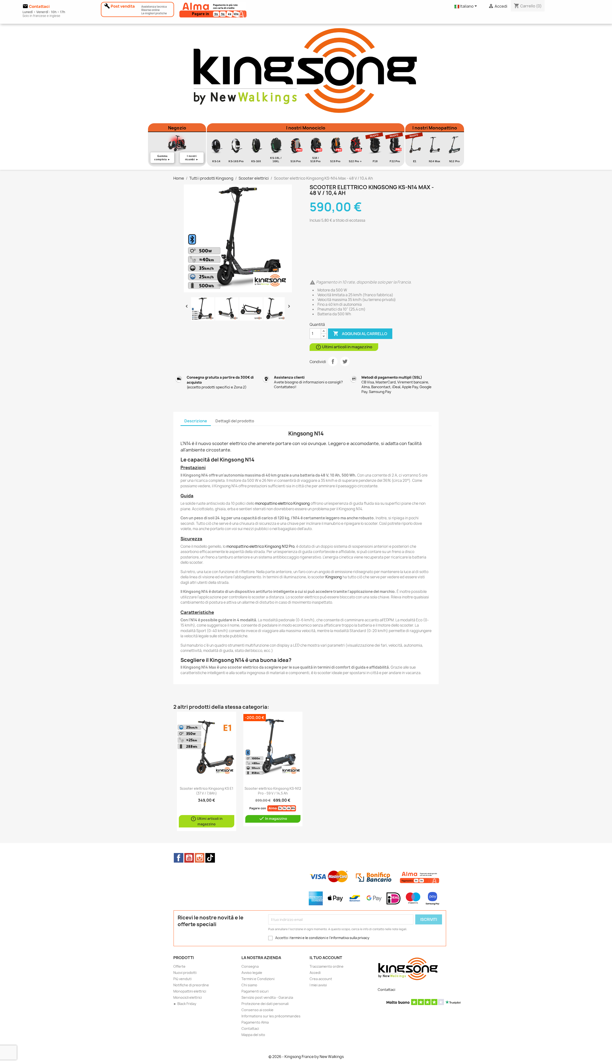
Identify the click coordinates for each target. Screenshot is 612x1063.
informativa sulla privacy (350, 937)
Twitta (345, 361)
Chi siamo (249, 985)
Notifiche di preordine (191, 985)
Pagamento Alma (255, 1022)
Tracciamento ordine (327, 966)
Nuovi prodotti (185, 972)
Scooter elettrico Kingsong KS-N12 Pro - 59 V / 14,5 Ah (273, 790)
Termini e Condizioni (257, 979)
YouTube (189, 858)
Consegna (250, 966)
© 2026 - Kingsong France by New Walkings (306, 1056)
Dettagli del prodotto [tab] (234, 421)
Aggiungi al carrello (360, 333)
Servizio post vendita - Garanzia (267, 997)
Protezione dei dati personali (265, 1003)
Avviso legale (251, 972)
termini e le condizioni (308, 937)
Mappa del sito (253, 1034)
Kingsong (333, 577)
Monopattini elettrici (189, 991)
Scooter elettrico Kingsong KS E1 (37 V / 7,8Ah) (206, 790)
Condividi (333, 361)
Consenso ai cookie (257, 1010)
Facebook (178, 858)
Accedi (315, 972)
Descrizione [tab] (195, 421)
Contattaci (250, 1028)
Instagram (199, 858)
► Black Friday (184, 1003)
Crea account (321, 979)
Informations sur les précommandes (271, 1016)
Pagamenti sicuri (254, 991)
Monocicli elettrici (187, 997)
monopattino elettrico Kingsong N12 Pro (260, 546)
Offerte (179, 966)
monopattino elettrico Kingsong (282, 503)
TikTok (210, 858)
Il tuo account (326, 957)
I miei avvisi (318, 985)
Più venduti (182, 979)
